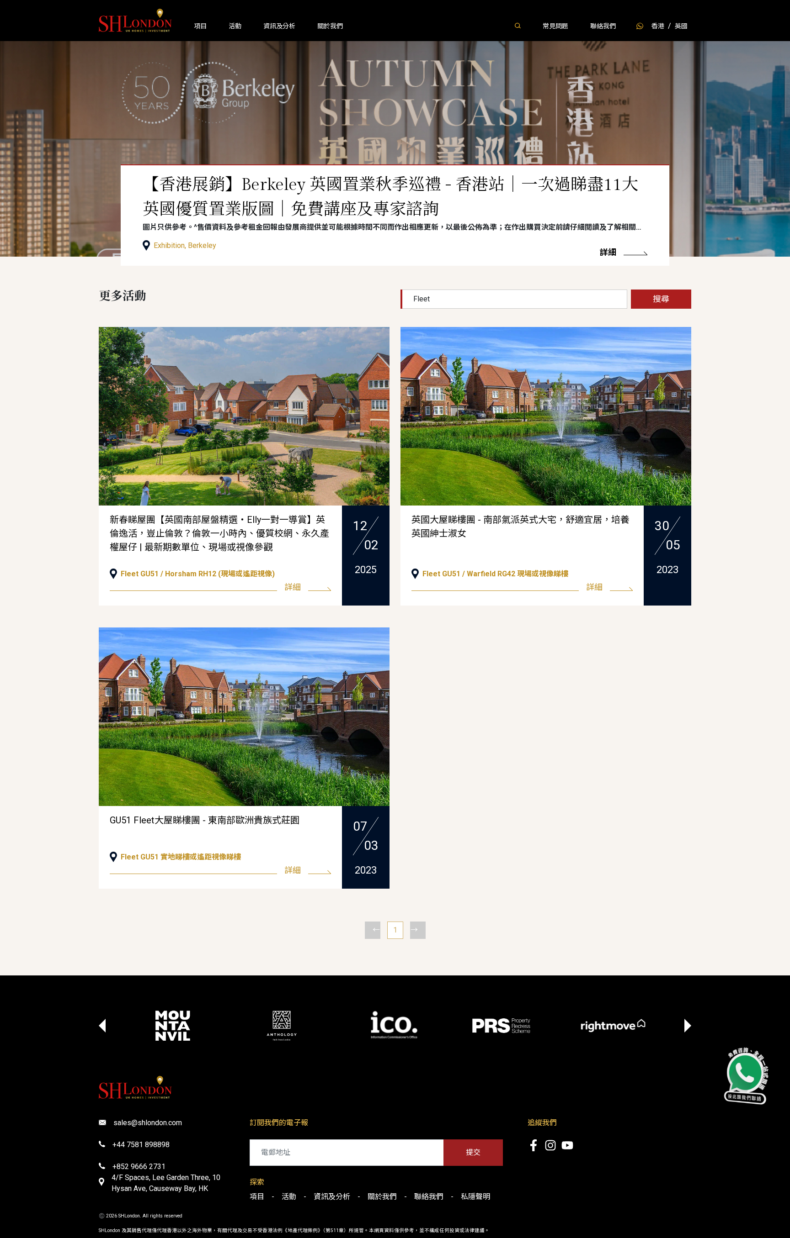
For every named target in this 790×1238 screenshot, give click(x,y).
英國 (681, 26)
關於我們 (330, 26)
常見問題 (555, 26)
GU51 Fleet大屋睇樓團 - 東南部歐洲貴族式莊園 (204, 820)
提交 (473, 1152)
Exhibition (169, 245)
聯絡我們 (603, 26)
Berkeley (202, 245)
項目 (200, 26)
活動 (235, 26)
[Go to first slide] (687, 1026)
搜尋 (661, 299)
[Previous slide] (102, 1026)
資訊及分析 (279, 26)
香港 (657, 26)
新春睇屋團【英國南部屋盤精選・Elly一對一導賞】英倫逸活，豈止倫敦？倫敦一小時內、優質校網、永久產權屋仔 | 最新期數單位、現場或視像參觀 (219, 533)
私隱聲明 (475, 1196)
